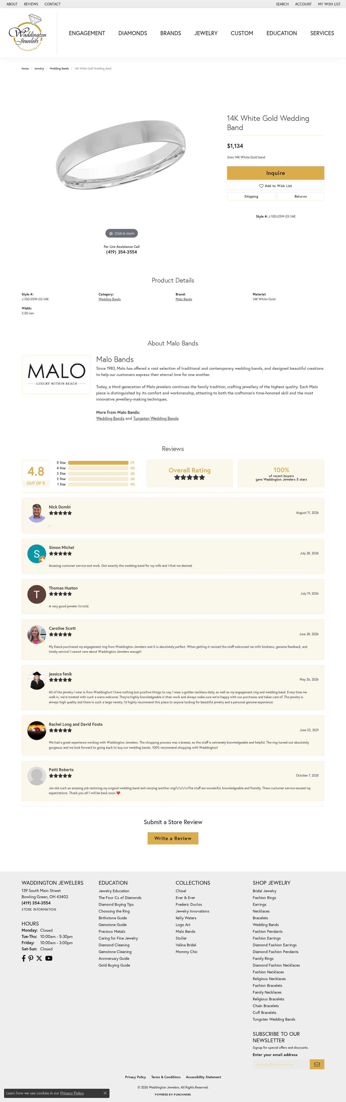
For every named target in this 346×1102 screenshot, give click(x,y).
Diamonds (132, 33)
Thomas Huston (63, 588)
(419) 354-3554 (121, 252)
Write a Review (172, 838)
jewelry (39, 68)
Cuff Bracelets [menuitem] (265, 1012)
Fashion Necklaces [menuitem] (268, 971)
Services (322, 33)
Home (25, 68)
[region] (122, 159)
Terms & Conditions (166, 1077)
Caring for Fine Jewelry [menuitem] (118, 938)
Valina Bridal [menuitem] (186, 944)
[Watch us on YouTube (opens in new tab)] (48, 958)
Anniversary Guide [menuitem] (114, 958)
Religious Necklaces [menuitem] (269, 978)
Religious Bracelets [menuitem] (268, 998)
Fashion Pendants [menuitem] (268, 931)
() (132, 463)
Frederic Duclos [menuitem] (189, 904)
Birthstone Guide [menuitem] (113, 917)
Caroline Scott (62, 628)
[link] (11, 4)
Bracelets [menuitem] (260, 917)
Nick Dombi (60, 507)
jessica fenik (60, 674)
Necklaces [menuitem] (261, 911)
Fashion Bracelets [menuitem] (267, 985)
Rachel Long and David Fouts (75, 724)
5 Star (61, 463)
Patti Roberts (61, 769)
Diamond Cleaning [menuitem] (114, 944)
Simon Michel (61, 547)
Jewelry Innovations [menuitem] (192, 911)
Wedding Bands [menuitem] (266, 924)
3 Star (61, 473)
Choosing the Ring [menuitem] (114, 911)
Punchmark (182, 1094)
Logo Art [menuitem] (183, 924)
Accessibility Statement (203, 1077)
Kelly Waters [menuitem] (186, 917)
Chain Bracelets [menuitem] (266, 1005)
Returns (301, 196)
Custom (242, 33)
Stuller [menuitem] (181, 938)
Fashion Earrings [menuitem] (267, 938)
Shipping (251, 196)
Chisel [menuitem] (181, 890)
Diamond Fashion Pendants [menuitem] (276, 951)
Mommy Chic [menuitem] (187, 951)
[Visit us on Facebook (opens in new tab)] (24, 958)
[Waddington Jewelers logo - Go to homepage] (30, 33)
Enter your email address (275, 1054)
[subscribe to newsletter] (317, 1064)
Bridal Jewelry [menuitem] (264, 890)
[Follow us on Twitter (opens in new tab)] (39, 958)
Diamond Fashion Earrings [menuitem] (275, 944)
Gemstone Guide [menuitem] (113, 924)
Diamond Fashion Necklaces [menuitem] (276, 965)
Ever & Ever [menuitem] (185, 897)
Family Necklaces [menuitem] (267, 992)
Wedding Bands (59, 68)
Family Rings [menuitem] (263, 958)
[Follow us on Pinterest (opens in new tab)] (30, 958)
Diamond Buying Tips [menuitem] (116, 904)
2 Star (61, 479)
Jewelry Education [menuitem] (114, 890)
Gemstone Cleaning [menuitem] (115, 951)
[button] (282, 4)
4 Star (61, 468)
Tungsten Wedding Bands (156, 418)
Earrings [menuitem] (260, 904)
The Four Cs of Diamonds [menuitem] (120, 897)
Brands (170, 33)
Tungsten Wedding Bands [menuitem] (274, 1019)
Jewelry (206, 33)
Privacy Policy (135, 1077)
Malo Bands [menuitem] (185, 931)
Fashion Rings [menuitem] (264, 897)
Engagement (87, 33)
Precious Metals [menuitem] (112, 931)
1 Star (61, 484)
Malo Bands (184, 299)
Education (282, 33)
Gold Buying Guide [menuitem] (114, 965)
